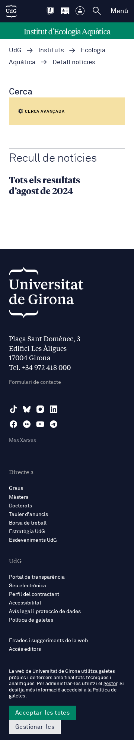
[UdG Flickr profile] (26, 424)
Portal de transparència (37, 577)
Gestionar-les (34, 727)
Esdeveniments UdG (33, 540)
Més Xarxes (22, 440)
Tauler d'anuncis (28, 514)
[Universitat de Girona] (46, 294)
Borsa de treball (28, 523)
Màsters (18, 497)
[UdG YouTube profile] (40, 424)
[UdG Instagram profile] (40, 409)
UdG (15, 50)
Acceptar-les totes (42, 713)
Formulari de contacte (35, 382)
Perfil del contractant (34, 594)
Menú (119, 11)
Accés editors (25, 649)
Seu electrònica (27, 585)
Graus (16, 488)
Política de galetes (31, 620)
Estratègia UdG (27, 531)
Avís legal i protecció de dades (45, 611)
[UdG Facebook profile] (13, 424)
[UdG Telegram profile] (53, 424)
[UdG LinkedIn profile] (53, 409)
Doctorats (20, 506)
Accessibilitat (25, 603)
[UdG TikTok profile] (13, 409)
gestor (110, 683)
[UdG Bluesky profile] (26, 409)
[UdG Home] (11, 11)
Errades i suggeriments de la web (48, 640)
